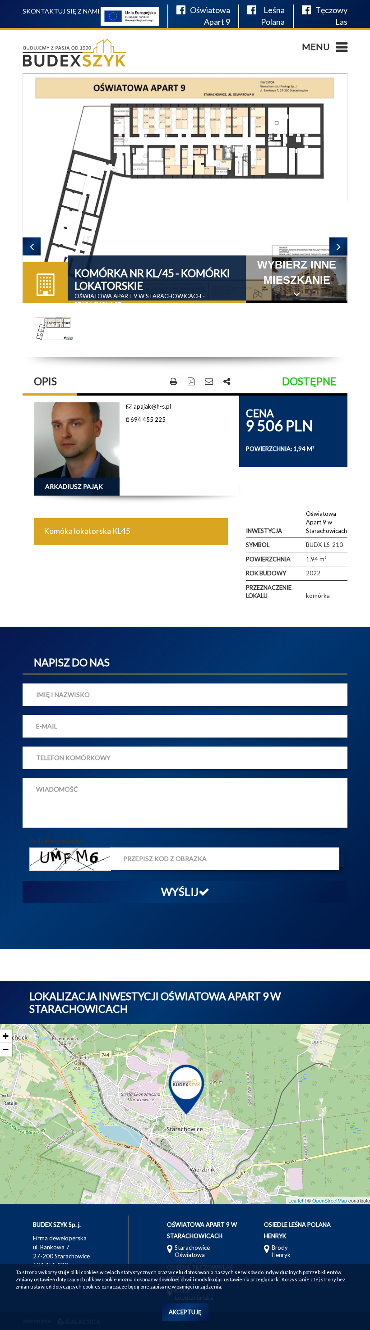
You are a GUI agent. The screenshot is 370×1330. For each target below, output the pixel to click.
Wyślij (180, 891)
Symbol (257, 544)
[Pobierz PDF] (191, 382)
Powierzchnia (268, 559)
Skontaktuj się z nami (61, 11)
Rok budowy (266, 573)
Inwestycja (264, 530)
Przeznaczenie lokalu (268, 592)
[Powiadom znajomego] (208, 382)
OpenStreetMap (329, 1200)
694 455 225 (147, 419)
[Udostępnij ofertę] (227, 382)
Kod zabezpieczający (56, 840)
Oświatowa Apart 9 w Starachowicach (326, 522)
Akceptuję (185, 1312)
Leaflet (295, 1200)
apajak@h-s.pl (151, 406)
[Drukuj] (173, 382)
